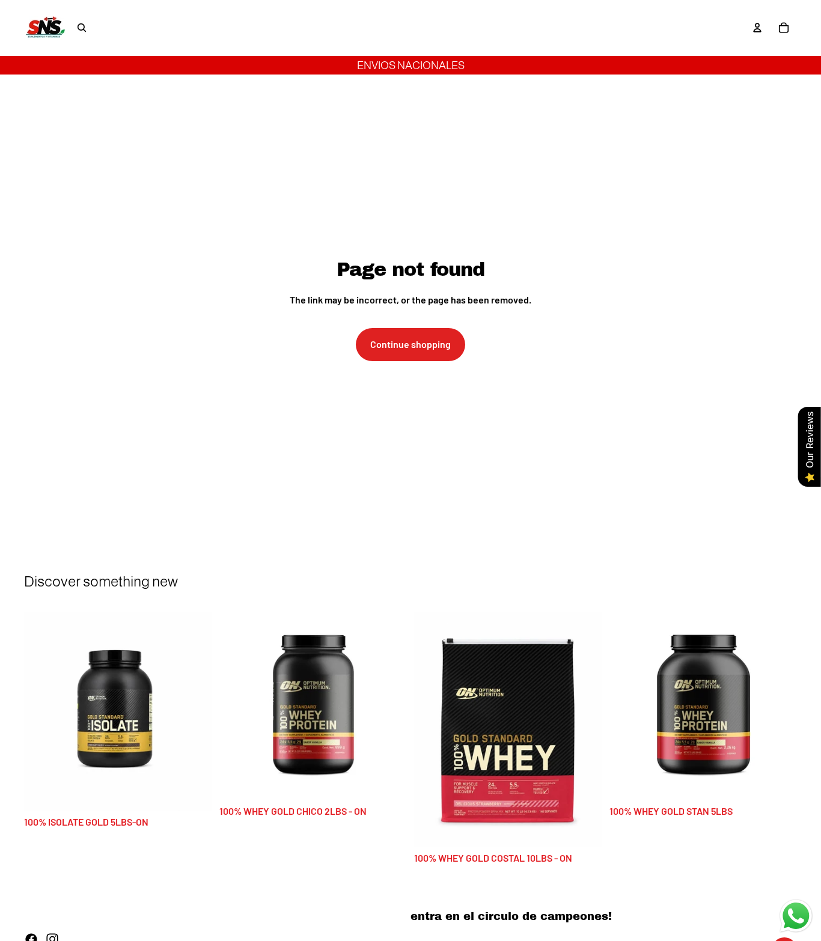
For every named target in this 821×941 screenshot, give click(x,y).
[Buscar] (82, 27)
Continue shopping (410, 344)
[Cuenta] (757, 27)
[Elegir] (193, 792)
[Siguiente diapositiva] (194, 711)
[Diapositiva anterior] (42, 711)
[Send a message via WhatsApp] (796, 916)
